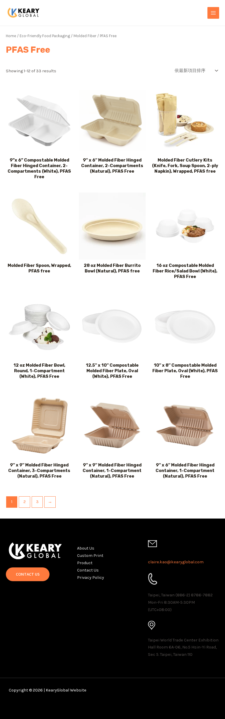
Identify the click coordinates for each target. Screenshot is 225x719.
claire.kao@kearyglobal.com (176, 562)
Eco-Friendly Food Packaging (45, 36)
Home (11, 36)
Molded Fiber (85, 36)
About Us (85, 548)
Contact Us (88, 570)
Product (85, 562)
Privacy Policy (90, 577)
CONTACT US (28, 574)
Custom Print (90, 555)
